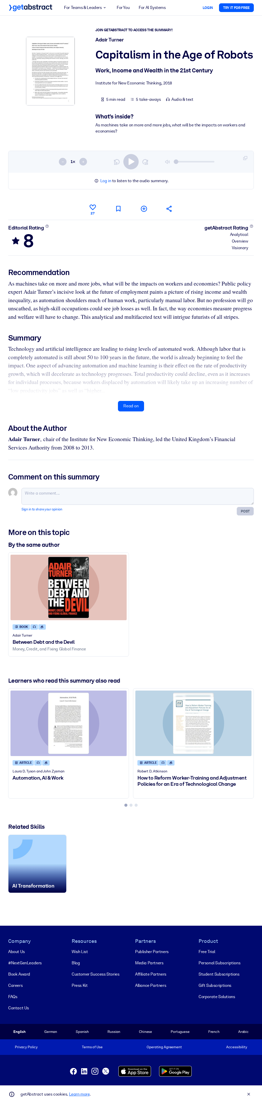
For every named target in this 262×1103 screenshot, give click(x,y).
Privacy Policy (26, 1047)
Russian (113, 1032)
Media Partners (149, 962)
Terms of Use (92, 1047)
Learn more (79, 1094)
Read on (130, 405)
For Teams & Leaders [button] (83, 7)
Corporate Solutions (217, 996)
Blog (76, 962)
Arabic (243, 1032)
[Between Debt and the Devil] (68, 587)
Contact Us (18, 1008)
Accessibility (236, 1047)
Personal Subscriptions (219, 962)
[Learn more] (47, 226)
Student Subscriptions (219, 974)
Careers (15, 985)
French (214, 1032)
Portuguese (180, 1032)
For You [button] (123, 7)
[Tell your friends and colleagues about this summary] (169, 208)
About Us (16, 951)
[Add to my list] (144, 208)
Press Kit (80, 985)
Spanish (82, 1032)
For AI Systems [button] (152, 7)
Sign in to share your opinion (41, 509)
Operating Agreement (164, 1047)
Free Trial (207, 951)
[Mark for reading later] (118, 208)
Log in (105, 180)
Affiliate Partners (150, 974)
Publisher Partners (152, 951)
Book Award (19, 974)
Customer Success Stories (95, 974)
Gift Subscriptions (215, 985)
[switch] (131, 161)
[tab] (125, 805)
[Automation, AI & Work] (68, 723)
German (50, 1032)
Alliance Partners (150, 985)
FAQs (12, 996)
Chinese (145, 1032)
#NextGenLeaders (25, 962)
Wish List (80, 951)
